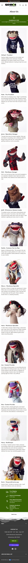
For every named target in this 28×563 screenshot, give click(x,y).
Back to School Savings (15, 1)
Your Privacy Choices (15, 559)
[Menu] (2, 5)
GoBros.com (6, 559)
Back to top (14, 514)
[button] (25, 5)
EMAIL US (14, 540)
